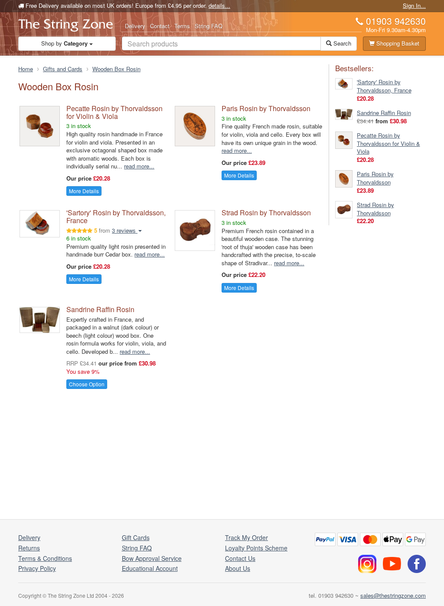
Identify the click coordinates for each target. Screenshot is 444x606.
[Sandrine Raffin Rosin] (344, 113)
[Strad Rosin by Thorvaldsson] (344, 209)
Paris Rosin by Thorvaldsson (266, 108)
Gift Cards (136, 537)
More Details (84, 190)
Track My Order (246, 537)
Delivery (135, 26)
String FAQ (208, 26)
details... (219, 5)
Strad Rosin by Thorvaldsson (266, 212)
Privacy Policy (37, 568)
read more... (139, 166)
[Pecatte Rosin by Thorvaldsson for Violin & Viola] (344, 139)
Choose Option (86, 384)
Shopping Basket (397, 43)
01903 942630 (396, 20)
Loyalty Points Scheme (256, 547)
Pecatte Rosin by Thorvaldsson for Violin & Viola (114, 112)
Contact (160, 26)
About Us (237, 568)
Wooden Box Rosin (116, 69)
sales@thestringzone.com (393, 595)
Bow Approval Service (152, 558)
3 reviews (124, 230)
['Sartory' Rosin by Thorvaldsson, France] (344, 83)
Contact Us (240, 558)
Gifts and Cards (62, 69)
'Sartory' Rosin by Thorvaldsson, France (116, 216)
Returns (29, 547)
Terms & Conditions (45, 558)
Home (25, 69)
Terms (182, 26)
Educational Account (150, 568)
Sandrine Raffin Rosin (100, 309)
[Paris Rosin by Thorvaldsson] (344, 178)
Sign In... (414, 5)
